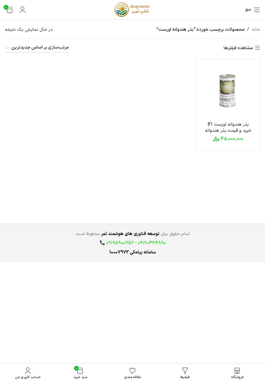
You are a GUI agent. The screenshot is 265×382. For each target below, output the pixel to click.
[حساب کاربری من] (22, 9)
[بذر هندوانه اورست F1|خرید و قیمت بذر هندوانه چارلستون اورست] (228, 91)
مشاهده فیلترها (238, 48)
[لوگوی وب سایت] (132, 9)
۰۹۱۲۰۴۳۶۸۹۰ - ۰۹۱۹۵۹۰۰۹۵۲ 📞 (133, 243)
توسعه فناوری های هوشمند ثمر (130, 233)
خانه (256, 29)
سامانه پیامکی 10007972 (132, 252)
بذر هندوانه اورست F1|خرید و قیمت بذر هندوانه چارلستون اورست (228, 130)
